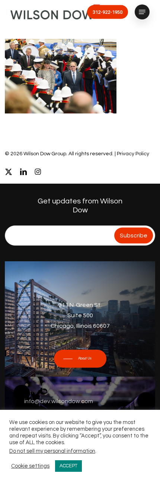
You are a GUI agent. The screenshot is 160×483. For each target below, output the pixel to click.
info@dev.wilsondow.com (58, 401)
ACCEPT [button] (68, 465)
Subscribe (133, 236)
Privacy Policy (133, 153)
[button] (142, 12)
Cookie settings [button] (30, 466)
